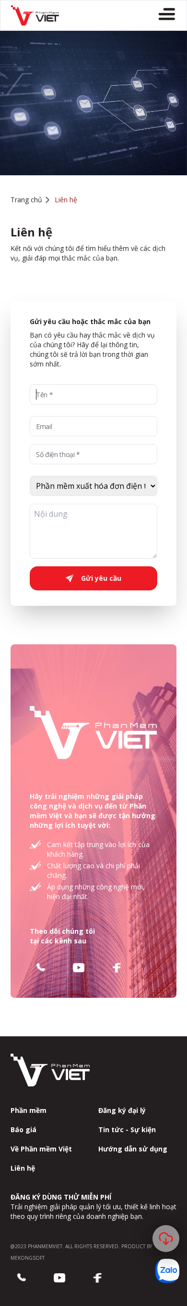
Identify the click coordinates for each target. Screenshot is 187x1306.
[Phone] (40, 968)
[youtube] (78, 968)
